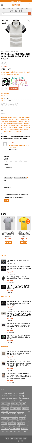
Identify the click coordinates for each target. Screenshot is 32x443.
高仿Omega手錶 (21, 423)
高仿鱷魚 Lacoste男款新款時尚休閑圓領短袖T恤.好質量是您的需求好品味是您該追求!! (8, 234)
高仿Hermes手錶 (13, 416)
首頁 (4, 9)
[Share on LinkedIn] (16, 104)
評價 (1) (3, 113)
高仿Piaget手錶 (24, 428)
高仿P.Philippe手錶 (25, 426)
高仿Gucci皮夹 (5, 416)
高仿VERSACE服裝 (22, 431)
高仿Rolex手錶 (13, 431)
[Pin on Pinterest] (14, 104)
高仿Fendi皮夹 (12, 413)
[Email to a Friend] (11, 104)
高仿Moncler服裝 (12, 423)
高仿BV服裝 (22, 403)
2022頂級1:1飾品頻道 (18, 396)
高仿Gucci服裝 (20, 413)
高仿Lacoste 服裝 (7, 100)
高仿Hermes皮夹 (5, 418)
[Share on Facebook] (5, 104)
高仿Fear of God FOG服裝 (24, 411)
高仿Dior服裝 (5, 411)
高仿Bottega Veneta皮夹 (7, 401)
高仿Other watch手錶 (6, 426)
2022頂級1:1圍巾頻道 (7, 393)
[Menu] (2, 5)
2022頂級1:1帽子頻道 (18, 393)
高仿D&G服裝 (25, 408)
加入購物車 (13, 88)
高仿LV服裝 (4, 423)
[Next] (31, 231)
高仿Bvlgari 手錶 (14, 403)
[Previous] (1, 231)
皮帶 (11, 11)
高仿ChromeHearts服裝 (15, 408)
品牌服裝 (7, 51)
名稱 (5, 180)
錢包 (16, 11)
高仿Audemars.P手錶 (13, 398)
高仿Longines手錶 (15, 421)
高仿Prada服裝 (5, 431)
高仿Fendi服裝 (5, 413)
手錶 (22, 9)
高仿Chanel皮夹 (5, 408)
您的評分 (6, 159)
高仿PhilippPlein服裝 (15, 428)
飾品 (20, 11)
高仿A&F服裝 (5, 398)
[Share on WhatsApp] (2, 104)
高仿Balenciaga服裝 (24, 398)
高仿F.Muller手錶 (13, 411)
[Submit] (29, 13)
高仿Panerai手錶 (5, 428)
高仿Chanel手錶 (23, 406)
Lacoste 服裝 (14, 51)
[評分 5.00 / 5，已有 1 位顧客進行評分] (16, 66)
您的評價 (6, 164)
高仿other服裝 (16, 426)
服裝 (18, 9)
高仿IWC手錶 (22, 418)
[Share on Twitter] (8, 104)
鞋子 (13, 9)
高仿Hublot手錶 (14, 418)
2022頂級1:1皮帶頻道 (7, 396)
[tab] (16, 110)
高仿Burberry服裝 (6, 403)
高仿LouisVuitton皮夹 (25, 421)
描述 (2, 110)
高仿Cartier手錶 (5, 406)
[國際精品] (16, 5)
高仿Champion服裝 (14, 406)
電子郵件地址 (7, 187)
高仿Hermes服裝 (22, 416)
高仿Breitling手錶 (18, 401)
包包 (8, 9)
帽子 (27, 9)
